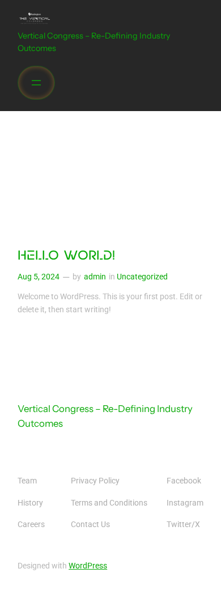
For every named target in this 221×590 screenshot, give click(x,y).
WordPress (88, 566)
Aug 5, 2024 (39, 277)
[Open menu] (36, 83)
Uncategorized (142, 277)
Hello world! (66, 256)
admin (95, 277)
